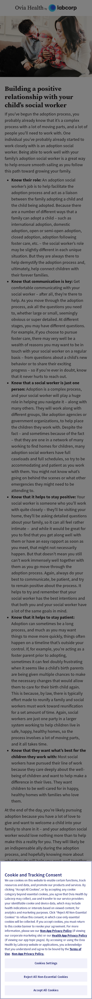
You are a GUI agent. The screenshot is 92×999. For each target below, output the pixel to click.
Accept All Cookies (45, 990)
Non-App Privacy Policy (56, 931)
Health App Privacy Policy (69, 936)
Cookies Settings (46, 963)
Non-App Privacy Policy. (28, 954)
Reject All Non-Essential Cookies (46, 977)
